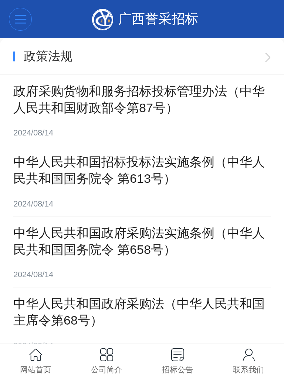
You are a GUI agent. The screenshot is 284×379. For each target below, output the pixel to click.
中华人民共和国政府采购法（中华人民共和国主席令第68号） (139, 312)
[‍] (268, 56)
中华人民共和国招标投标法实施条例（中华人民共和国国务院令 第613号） (139, 170)
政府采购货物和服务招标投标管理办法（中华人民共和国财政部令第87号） (139, 99)
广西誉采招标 (158, 18)
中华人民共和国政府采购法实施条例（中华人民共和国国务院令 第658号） (139, 241)
